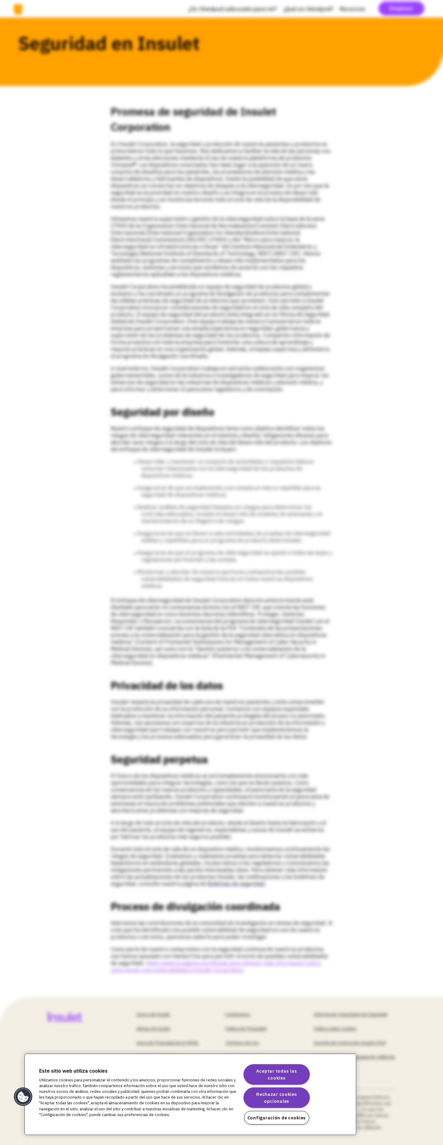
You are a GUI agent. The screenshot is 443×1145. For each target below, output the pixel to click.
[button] (23, 1096)
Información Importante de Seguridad (350, 1014)
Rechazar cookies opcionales (276, 1097)
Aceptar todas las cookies (276, 1074)
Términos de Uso (242, 1042)
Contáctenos (237, 1014)
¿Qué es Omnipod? (308, 8)
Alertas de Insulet (153, 1028)
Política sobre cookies (335, 1028)
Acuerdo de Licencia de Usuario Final (349, 1042)
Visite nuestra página (173, 963)
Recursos (353, 8)
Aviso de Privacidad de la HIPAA (167, 1042)
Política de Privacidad (245, 1028)
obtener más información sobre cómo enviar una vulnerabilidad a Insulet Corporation (216, 966)
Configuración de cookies (276, 1118)
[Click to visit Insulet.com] (72, 1016)
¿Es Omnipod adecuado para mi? (232, 8)
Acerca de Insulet (153, 1014)
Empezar (401, 8)
